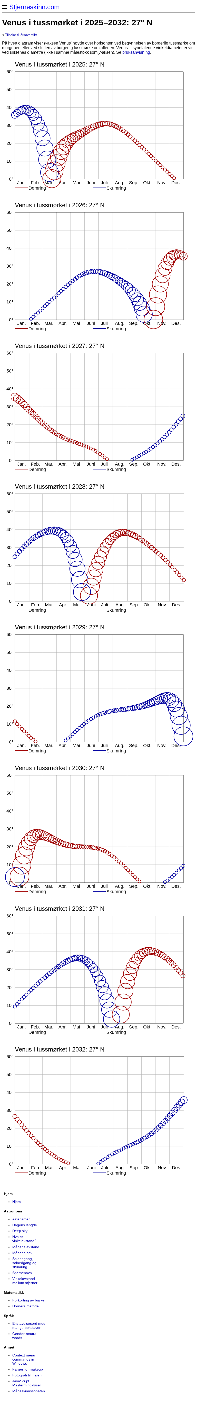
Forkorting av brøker (29, 1300)
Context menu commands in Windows (23, 1359)
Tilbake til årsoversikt (21, 35)
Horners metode (25, 1306)
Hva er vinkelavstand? (24, 1239)
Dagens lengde (24, 1225)
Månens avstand (25, 1247)
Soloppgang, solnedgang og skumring (24, 1263)
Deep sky (19, 1231)
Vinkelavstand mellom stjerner (24, 1281)
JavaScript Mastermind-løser (26, 1383)
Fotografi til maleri (27, 1375)
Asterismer (21, 1219)
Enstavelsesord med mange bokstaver (28, 1325)
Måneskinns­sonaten (28, 1391)
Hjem (16, 1202)
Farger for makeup (27, 1369)
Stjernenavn (22, 1273)
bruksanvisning (136, 52)
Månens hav (22, 1253)
